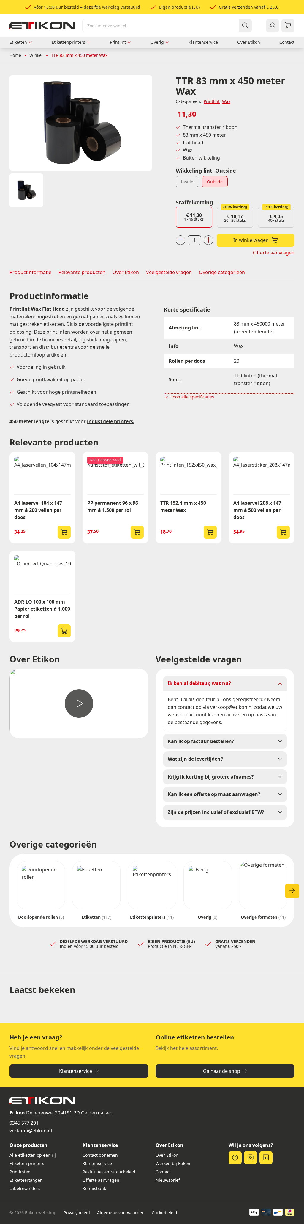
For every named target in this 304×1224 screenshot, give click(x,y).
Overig (157, 42)
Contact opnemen (100, 1155)
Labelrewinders (25, 1188)
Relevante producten (81, 272)
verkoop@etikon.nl (31, 1130)
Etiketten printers (27, 1163)
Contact (286, 42)
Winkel (36, 55)
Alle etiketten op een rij (33, 1155)
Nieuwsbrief (168, 1180)
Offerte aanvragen (273, 252)
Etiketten (18, 42)
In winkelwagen (251, 240)
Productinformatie (30, 272)
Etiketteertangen (26, 1180)
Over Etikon (248, 42)
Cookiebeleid (164, 1212)
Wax (226, 101)
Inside (187, 182)
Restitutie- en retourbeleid (109, 1172)
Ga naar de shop (221, 1071)
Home (15, 55)
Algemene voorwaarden (121, 1212)
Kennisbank (94, 1188)
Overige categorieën (222, 272)
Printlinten (20, 1172)
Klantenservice (203, 42)
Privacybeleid (77, 1212)
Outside (215, 182)
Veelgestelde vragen (169, 272)
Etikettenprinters (68, 42)
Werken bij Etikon (173, 1163)
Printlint (118, 42)
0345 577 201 (24, 1123)
